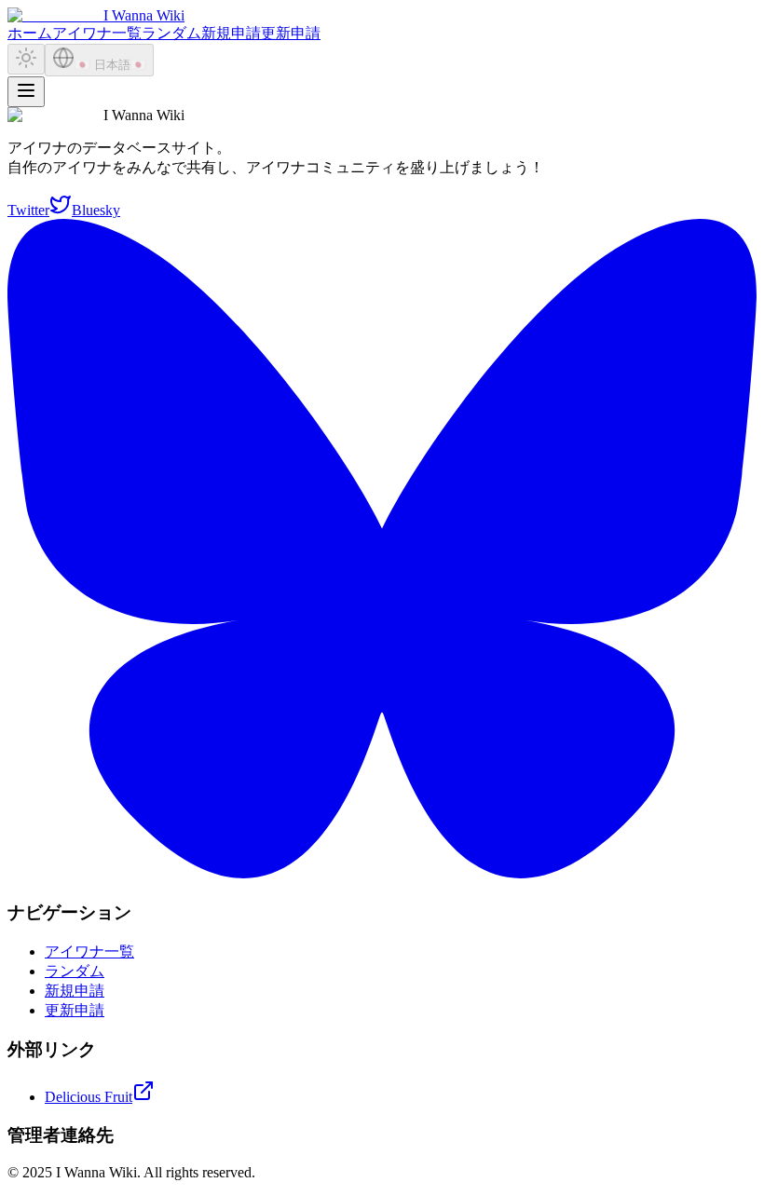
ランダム (171, 33)
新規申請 (231, 33)
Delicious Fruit (88, 1097)
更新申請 (291, 33)
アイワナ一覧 (97, 33)
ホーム (29, 33)
